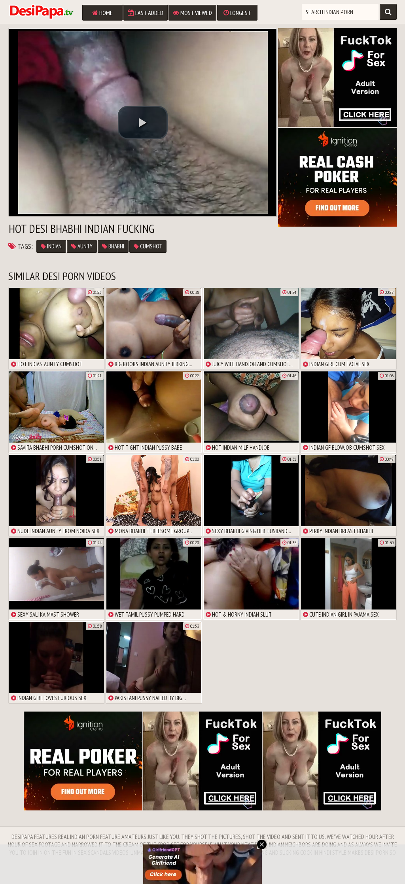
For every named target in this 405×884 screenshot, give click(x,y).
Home (105, 13)
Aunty (84, 246)
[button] (143, 122)
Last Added (148, 13)
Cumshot (150, 246)
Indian (54, 246)
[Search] (388, 12)
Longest (240, 13)
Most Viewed (195, 13)
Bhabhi (115, 246)
